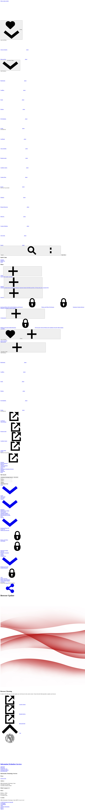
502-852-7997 (3, 778)
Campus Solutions (14, 226)
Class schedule (14, 148)
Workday (12, 197)
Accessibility (3, 803)
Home (7, 583)
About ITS (2, 766)
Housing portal (14, 158)
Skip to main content (4, 1)
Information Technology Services (7, 477)
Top (20, 733)
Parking (12, 109)
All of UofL (16, 477)
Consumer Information (4, 806)
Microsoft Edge (22, 723)
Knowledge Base (3, 771)
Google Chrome (22, 704)
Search (2, 479)
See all (12, 186)
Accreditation (3, 804)
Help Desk (2, 767)
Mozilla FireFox (22, 714)
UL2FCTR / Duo (3, 768)
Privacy (1, 807)
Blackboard (13, 80)
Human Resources (14, 207)
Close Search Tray (4, 483)
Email (12, 99)
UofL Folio (13, 235)
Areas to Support (14, 49)
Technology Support (4, 770)
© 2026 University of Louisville (6, 802)
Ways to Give (13, 59)
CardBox (12, 90)
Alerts (1, 805)
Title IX (2, 808)
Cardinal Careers (14, 167)
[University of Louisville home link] (42, 19)
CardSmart (13, 139)
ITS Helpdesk (13, 118)
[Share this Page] (9, 588)
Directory (13, 216)
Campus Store (13, 177)
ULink (12, 128)
